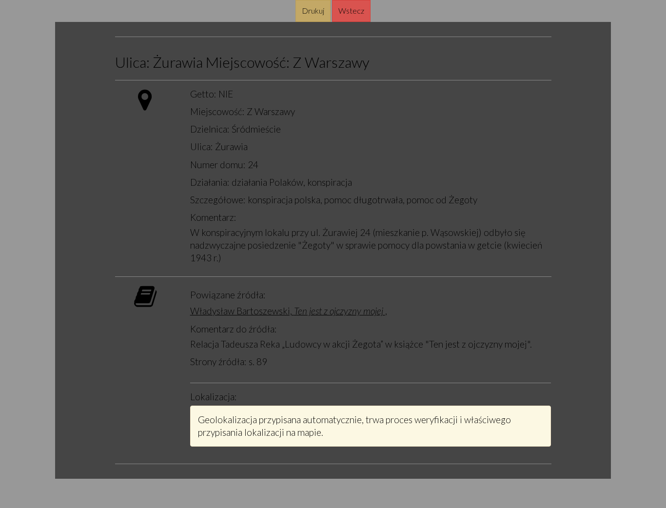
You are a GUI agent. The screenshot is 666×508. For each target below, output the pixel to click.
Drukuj (313, 10)
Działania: (210, 182)
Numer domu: (218, 164)
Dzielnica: (210, 129)
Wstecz (351, 10)
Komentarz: (213, 217)
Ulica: (132, 62)
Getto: (203, 93)
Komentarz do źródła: (233, 328)
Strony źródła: (218, 361)
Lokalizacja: (213, 396)
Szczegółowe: (218, 199)
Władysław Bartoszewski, (287, 310)
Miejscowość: (248, 62)
